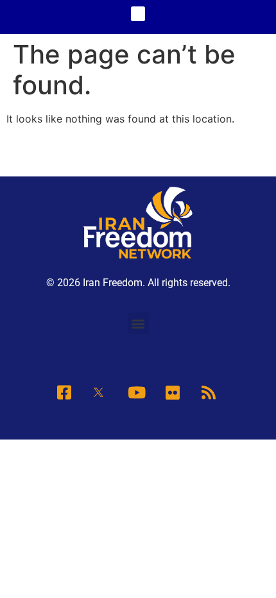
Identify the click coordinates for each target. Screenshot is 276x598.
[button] (138, 13)
